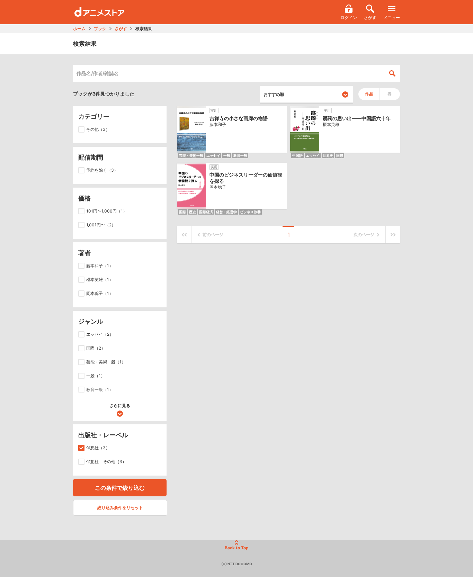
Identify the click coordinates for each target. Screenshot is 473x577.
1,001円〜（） (101, 224)
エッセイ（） (100, 334)
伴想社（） (98, 447)
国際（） (95, 348)
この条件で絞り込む (120, 487)
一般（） (95, 375)
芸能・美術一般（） (106, 361)
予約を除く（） (102, 170)
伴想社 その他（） (106, 461)
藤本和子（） (99, 265)
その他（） (98, 129)
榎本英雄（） (99, 279)
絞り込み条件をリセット (120, 507)
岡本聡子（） (99, 293)
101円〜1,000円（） (106, 211)
